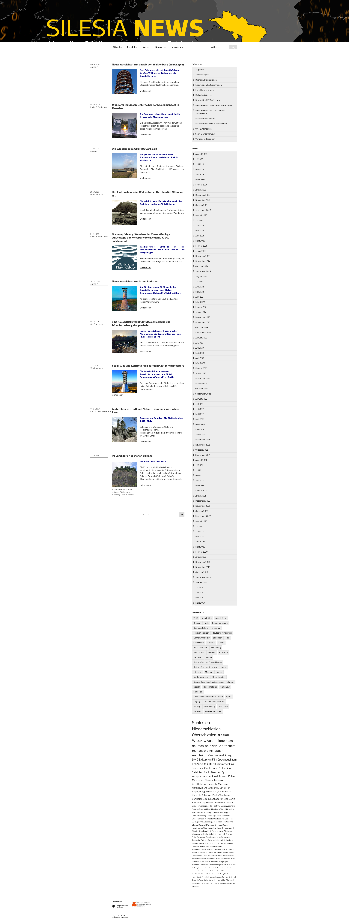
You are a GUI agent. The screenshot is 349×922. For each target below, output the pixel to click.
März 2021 (200, 485)
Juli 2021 (199, 465)
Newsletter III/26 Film (205, 118)
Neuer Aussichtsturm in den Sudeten (134, 281)
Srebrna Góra (203, 843)
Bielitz (218, 816)
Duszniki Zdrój (205, 809)
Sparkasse (207, 862)
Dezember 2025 (202, 195)
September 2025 (203, 210)
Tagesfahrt (196, 840)
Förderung (216, 865)
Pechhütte (205, 874)
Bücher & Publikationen (99, 107)
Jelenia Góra (198, 652)
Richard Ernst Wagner (220, 853)
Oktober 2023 (201, 327)
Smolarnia (195, 880)
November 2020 (202, 506)
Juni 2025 (199, 225)
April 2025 (199, 236)
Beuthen (216, 772)
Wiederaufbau (198, 819)
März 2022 (200, 424)
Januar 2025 (200, 251)
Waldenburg (209, 706)
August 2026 (201, 154)
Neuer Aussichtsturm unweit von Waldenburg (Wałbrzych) (148, 64)
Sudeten (218, 798)
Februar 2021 (201, 490)
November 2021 (202, 445)
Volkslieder (213, 834)
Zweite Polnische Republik (206, 868)
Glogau (195, 825)
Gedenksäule (196, 883)
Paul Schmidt (213, 874)
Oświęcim (195, 846)
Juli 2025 (199, 220)
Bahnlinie (209, 837)
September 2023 (203, 332)
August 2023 (201, 338)
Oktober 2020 (201, 511)
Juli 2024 (199, 281)
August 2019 (201, 582)
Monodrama (211, 849)
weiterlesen (145, 91)
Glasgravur (201, 837)
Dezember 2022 (202, 378)
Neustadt (221, 834)
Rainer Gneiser (204, 880)
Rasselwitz (195, 886)
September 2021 (202, 455)
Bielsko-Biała (218, 809)
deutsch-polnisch (201, 633)
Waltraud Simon (228, 849)
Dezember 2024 (202, 256)
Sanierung (225, 687)
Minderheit (198, 780)
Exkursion (217, 638)
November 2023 (202, 322)
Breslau (196, 623)
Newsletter (160, 47)
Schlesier (215, 812)
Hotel (231, 840)
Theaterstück (229, 828)
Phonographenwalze (221, 883)
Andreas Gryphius (214, 825)
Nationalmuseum (198, 853)
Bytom (225, 772)
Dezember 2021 (202, 439)
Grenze (195, 809)
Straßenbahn (204, 846)
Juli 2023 (199, 343)
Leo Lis (223, 858)
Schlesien (197, 692)
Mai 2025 (199, 230)
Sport (228, 696)
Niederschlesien (200, 677)
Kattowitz (197, 657)
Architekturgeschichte (205, 784)
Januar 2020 (200, 557)
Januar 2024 (200, 312)
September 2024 (203, 271)
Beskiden (229, 819)
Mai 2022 (199, 414)
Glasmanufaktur (210, 828)
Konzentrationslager (199, 849)
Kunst (223, 667)
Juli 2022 (199, 404)
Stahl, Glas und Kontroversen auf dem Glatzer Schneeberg (148, 365)
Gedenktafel (219, 819)
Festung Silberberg (207, 816)
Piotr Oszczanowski (215, 831)
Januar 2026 (200, 190)
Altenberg (207, 822)
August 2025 (201, 215)
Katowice (223, 652)
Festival (216, 806)
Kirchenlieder (226, 871)
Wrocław (197, 711)
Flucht (207, 772)
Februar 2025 (201, 246)
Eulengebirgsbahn (224, 862)
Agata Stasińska (217, 855)
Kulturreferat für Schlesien (205, 667)
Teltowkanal (230, 880)
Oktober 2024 (201, 266)
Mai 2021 (199, 475)
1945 (195, 618)
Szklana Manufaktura (225, 843)
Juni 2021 (199, 470)
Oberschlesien (218, 677)
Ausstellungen (202, 75)
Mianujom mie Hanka (200, 834)
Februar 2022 (201, 429)
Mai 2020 (199, 536)
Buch (206, 623)
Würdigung (228, 831)
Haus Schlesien (200, 647)
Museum (209, 672)
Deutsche (208, 853)
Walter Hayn (213, 880)
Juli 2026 (199, 159)
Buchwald (202, 825)
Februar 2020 (201, 552)
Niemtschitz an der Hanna (211, 877)
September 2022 (203, 394)
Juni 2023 (199, 348)
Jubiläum (212, 652)
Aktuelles (117, 47)
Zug (203, 802)
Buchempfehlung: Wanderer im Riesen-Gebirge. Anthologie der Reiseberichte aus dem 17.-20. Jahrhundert (141, 237)
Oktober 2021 (201, 450)
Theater (210, 802)
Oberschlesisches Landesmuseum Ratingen (213, 682)
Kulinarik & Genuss (203, 95)
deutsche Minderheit (222, 633)
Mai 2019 (199, 597)
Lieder (211, 843)
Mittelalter (230, 809)
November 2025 (202, 200)
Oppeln (196, 687)
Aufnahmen (224, 877)
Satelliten (197, 772)
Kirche (209, 657)
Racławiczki (233, 877)
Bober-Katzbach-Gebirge (222, 822)
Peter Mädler (221, 880)
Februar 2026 (201, 185)
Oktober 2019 (201, 572)
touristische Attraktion (214, 701)
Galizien (219, 849)
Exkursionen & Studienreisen (101, 411)
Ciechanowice (197, 856)
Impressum (177, 47)
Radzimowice (197, 828)
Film (227, 638)
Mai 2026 (199, 169)
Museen (146, 47)
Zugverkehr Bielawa (198, 865)
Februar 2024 (201, 307)
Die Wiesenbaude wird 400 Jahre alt (134, 148)
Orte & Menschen (96, 194)
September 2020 (203, 516)
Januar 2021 (200, 496)
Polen (231, 776)
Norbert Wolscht (217, 871)
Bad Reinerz (221, 802)
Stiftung (204, 840)
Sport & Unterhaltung (205, 134)
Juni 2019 (199, 592)
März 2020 (200, 547)
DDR (222, 846)
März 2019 (200, 603)
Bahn (214, 768)
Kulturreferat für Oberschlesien (207, 662)
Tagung (196, 701)
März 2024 (200, 302)
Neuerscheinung (214, 780)
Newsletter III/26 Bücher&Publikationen (213, 105)
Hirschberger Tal (204, 806)
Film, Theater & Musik (205, 90)
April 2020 (200, 541)
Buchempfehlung (220, 623)
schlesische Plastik (202, 858)
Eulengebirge (197, 822)
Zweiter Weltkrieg (213, 711)
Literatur (197, 672)
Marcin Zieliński (227, 806)
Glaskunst (208, 798)
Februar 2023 (201, 368)
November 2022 (202, 383)
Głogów (195, 831)
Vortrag (196, 706)
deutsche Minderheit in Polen (224, 868)
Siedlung (221, 874)
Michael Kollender (198, 862)
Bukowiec (226, 825)
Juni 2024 (199, 287)
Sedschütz (231, 883)
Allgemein (94, 67)
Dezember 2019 (202, 562)
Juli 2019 (199, 587)
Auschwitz (225, 816)
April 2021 (199, 480)
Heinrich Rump (197, 871)
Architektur (206, 618)
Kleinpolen (209, 819)
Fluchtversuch (206, 871)
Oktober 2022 (201, 388)
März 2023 (200, 363)
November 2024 (202, 261)
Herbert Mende (230, 858)
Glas (226, 798)
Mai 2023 (199, 353)
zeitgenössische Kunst (205, 776)
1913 (200, 874)
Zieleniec (195, 843)
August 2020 (201, 521)
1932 (215, 843)
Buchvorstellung (200, 628)
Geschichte (198, 642)
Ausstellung (220, 618)
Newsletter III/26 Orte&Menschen (211, 123)
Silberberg (203, 831)
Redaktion (132, 47)
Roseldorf (200, 877)
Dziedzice (195, 874)
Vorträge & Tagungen (205, 139)
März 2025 (200, 241)
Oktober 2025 (201, 205)
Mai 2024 (199, 292)
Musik (219, 672)
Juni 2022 (199, 409)
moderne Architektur (221, 837)
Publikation (224, 768)
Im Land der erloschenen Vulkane (132, 455)
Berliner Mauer (215, 846)
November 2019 (202, 567)
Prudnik (220, 828)
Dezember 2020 (202, 501)
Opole (207, 768)
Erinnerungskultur (201, 638)
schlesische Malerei (214, 858)
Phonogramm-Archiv (207, 883)
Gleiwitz (211, 642)
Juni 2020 (199, 531)
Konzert (223, 776)
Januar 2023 (200, 373)
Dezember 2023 (202, 317)
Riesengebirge (210, 687)
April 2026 (199, 174)
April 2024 (199, 297)
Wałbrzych (223, 706)
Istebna (231, 853)
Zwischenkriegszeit (215, 840)
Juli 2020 (199, 526)
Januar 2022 (200, 434)
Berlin (215, 795)
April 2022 (199, 419)
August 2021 (201, 460)
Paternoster (214, 862)
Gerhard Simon (225, 865)
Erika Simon (209, 865)
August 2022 (201, 399)
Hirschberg (216, 647)
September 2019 (203, 577)
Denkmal (216, 628)
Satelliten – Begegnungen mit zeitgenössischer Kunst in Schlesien (212, 791)
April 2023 (199, 358)
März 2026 (200, 179)
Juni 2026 (199, 164)
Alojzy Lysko (207, 856)
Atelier (226, 840)
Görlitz (221, 642)
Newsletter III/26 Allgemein (207, 100)
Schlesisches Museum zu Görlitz (208, 696)
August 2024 (201, 276)
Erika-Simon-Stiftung (201, 812)
